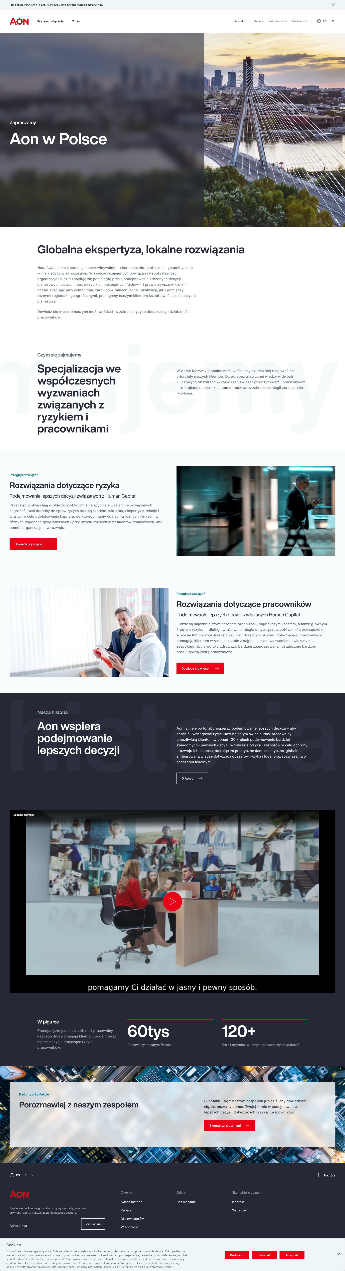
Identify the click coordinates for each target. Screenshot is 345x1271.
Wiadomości (299, 21)
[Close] (338, 1254)
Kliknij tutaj (53, 4)
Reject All (264, 1255)
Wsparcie (239, 1210)
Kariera (258, 21)
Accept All (292, 1255)
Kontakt (239, 21)
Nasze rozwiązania (50, 21)
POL (329, 21)
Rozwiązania (186, 1201)
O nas (76, 21)
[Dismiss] (333, 4)
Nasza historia (131, 1201)
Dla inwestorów (277, 21)
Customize (236, 1255)
